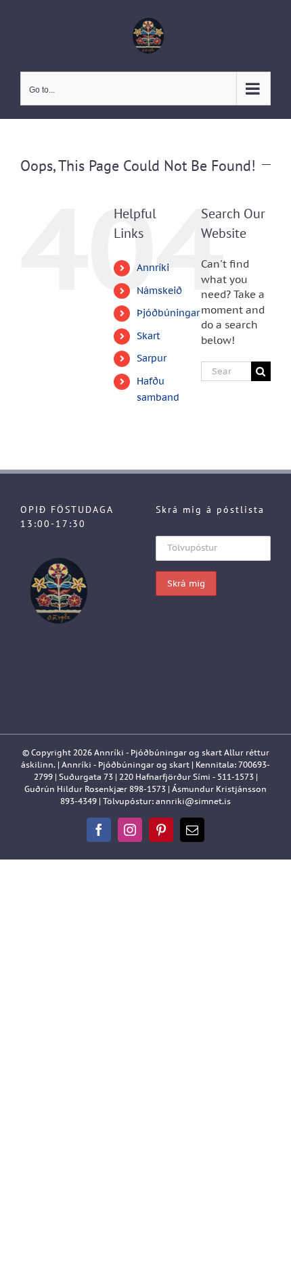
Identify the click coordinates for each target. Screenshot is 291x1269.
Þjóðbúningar (168, 313)
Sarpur (151, 358)
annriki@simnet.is (193, 801)
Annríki (153, 268)
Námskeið (159, 290)
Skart (148, 336)
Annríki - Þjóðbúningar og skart (158, 752)
